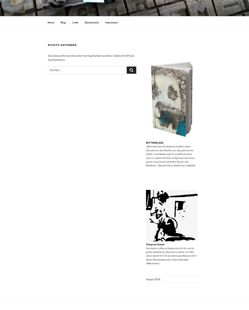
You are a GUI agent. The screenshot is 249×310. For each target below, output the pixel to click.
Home (51, 22)
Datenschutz (92, 22)
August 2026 (153, 279)
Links (75, 22)
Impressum (111, 22)
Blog (63, 22)
